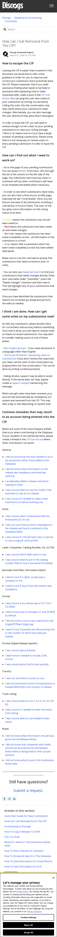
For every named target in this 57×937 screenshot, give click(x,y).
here (23, 170)
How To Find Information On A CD (23, 866)
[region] (28, 905)
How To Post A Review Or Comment (23, 850)
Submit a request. (28, 790)
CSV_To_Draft (12, 836)
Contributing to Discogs (17, 826)
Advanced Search (32, 272)
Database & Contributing (28, 17)
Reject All (28, 925)
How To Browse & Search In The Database (27, 856)
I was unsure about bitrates (20, 650)
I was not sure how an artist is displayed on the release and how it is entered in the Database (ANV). (28, 528)
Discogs (6, 17)
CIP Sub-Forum (34, 439)
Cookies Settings (28, 917)
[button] (51, 5)
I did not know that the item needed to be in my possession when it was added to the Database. (29, 460)
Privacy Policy (22, 891)
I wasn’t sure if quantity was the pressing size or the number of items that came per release (30, 633)
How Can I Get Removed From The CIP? (25, 821)
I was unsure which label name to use (25, 554)
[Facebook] (4, 799)
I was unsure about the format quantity (26, 664)
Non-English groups (15, 348)
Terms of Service (34, 911)
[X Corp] (9, 799)
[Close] (53, 878)
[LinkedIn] (14, 799)
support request (21, 383)
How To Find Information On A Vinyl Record (28, 861)
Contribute (11, 21)
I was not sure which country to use (24, 678)
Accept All (28, 932)
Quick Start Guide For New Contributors (26, 816)
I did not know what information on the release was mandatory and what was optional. (26, 472)
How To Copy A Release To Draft (22, 831)
